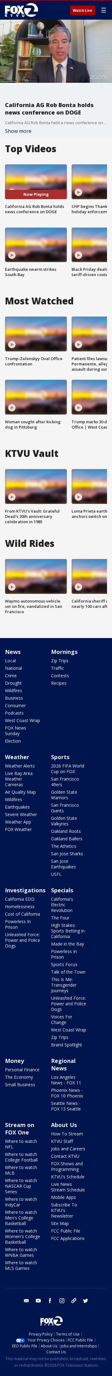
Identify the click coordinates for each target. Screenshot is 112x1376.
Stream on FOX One (19, 1128)
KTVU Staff (62, 1141)
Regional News (63, 1064)
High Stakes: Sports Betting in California (68, 930)
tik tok (74, 1301)
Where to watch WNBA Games (21, 1252)
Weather (17, 757)
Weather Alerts (20, 766)
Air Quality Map (20, 792)
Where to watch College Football (21, 1157)
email (26, 1301)
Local (10, 661)
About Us (64, 1125)
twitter (86, 1301)
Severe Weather (21, 814)
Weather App (18, 822)
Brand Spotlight (66, 1045)
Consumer (15, 705)
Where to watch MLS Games (21, 1265)
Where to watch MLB (21, 1170)
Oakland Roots (66, 831)
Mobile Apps (63, 1197)
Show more (18, 131)
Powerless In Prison (18, 924)
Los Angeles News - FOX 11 (66, 1080)
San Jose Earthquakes (63, 864)
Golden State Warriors (64, 795)
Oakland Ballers (66, 839)
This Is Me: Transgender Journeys (64, 984)
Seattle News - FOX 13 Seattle (66, 1106)
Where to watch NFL (21, 1144)
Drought (13, 683)
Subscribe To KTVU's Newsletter (64, 1210)
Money (14, 1060)
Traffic (57, 668)
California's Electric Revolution (62, 904)
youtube (38, 1301)
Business (14, 698)
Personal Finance (22, 1070)
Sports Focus (64, 964)
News (13, 651)
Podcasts (14, 713)
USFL (56, 874)
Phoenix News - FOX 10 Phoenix (67, 1093)
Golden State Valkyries (64, 821)
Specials (62, 890)
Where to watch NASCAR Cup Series (21, 1186)
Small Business (20, 1084)
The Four (60, 918)
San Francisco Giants (65, 808)
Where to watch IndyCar (21, 1202)
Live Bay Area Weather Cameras (19, 778)
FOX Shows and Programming (67, 1166)
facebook (50, 1301)
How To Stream (67, 1134)
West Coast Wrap (22, 720)
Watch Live (82, 10)
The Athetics (63, 846)
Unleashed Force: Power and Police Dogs (22, 940)
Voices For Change (61, 1019)
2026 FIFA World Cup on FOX (67, 768)
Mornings (64, 651)
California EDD (20, 899)
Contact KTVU (65, 1156)
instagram (62, 1301)
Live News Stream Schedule (68, 1187)
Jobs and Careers (68, 1149)
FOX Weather (18, 829)
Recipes (59, 683)
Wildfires (13, 690)
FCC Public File (65, 1231)
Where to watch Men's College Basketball (21, 1217)
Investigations (25, 890)
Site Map (60, 1223)
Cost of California (22, 914)
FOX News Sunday (15, 730)
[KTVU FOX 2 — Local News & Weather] (23, 9)
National (13, 668)
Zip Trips (59, 661)
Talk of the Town (68, 972)
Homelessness (20, 906)
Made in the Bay (67, 944)
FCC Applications (68, 1238)
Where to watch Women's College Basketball (22, 1236)
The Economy (19, 1077)
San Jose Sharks (67, 854)
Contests (60, 676)
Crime (11, 676)
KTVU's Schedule (68, 1177)
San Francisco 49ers (65, 781)
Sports (60, 757)
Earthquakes (17, 807)
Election (13, 741)
